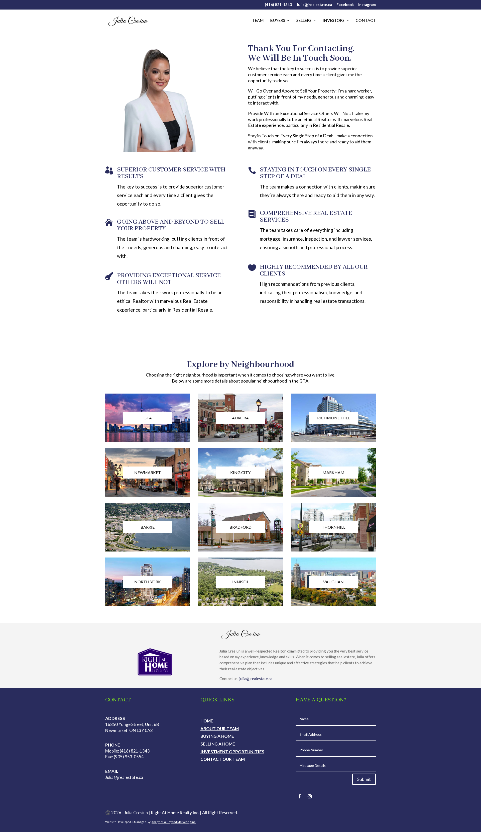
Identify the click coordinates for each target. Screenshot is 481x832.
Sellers (303, 21)
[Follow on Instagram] (310, 796)
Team (258, 21)
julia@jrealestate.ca (255, 678)
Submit (364, 779)
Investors (333, 21)
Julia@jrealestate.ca (314, 5)
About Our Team (219, 728)
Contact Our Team (222, 759)
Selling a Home (217, 744)
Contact (366, 21)
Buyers (277, 21)
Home (206, 720)
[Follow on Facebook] (300, 796)
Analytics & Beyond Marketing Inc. (174, 821)
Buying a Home (217, 736)
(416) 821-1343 (278, 5)
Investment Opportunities (232, 751)
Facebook (345, 5)
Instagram (367, 5)
